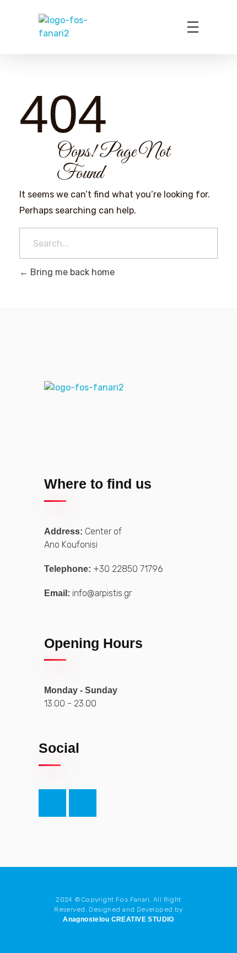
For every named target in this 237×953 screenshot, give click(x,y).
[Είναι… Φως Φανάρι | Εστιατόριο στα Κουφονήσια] (78, 27)
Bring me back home (71, 272)
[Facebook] (52, 803)
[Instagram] (82, 803)
